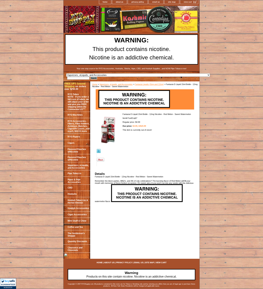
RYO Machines (75, 115)
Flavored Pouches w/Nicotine (77, 150)
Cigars (71, 143)
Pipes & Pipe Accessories (74, 180)
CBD (70, 187)
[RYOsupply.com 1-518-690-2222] (108, 20)
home (105, 2)
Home (94, 84)
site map (172, 2)
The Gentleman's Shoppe (76, 234)
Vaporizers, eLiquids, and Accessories (116, 84)
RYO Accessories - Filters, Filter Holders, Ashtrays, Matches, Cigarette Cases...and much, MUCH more (79, 126)
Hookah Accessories (78, 208)
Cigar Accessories (77, 214)
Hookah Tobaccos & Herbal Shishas (78, 201)
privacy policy (138, 2)
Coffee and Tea (75, 227)
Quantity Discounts (77, 241)
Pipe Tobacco (74, 173)
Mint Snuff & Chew (77, 221)
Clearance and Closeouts (75, 248)
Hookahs (72, 194)
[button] (8, 283)
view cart (188, 2)
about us (119, 2)
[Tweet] (99, 152)
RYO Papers (74, 136)
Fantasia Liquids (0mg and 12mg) (149, 84)
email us (156, 2)
